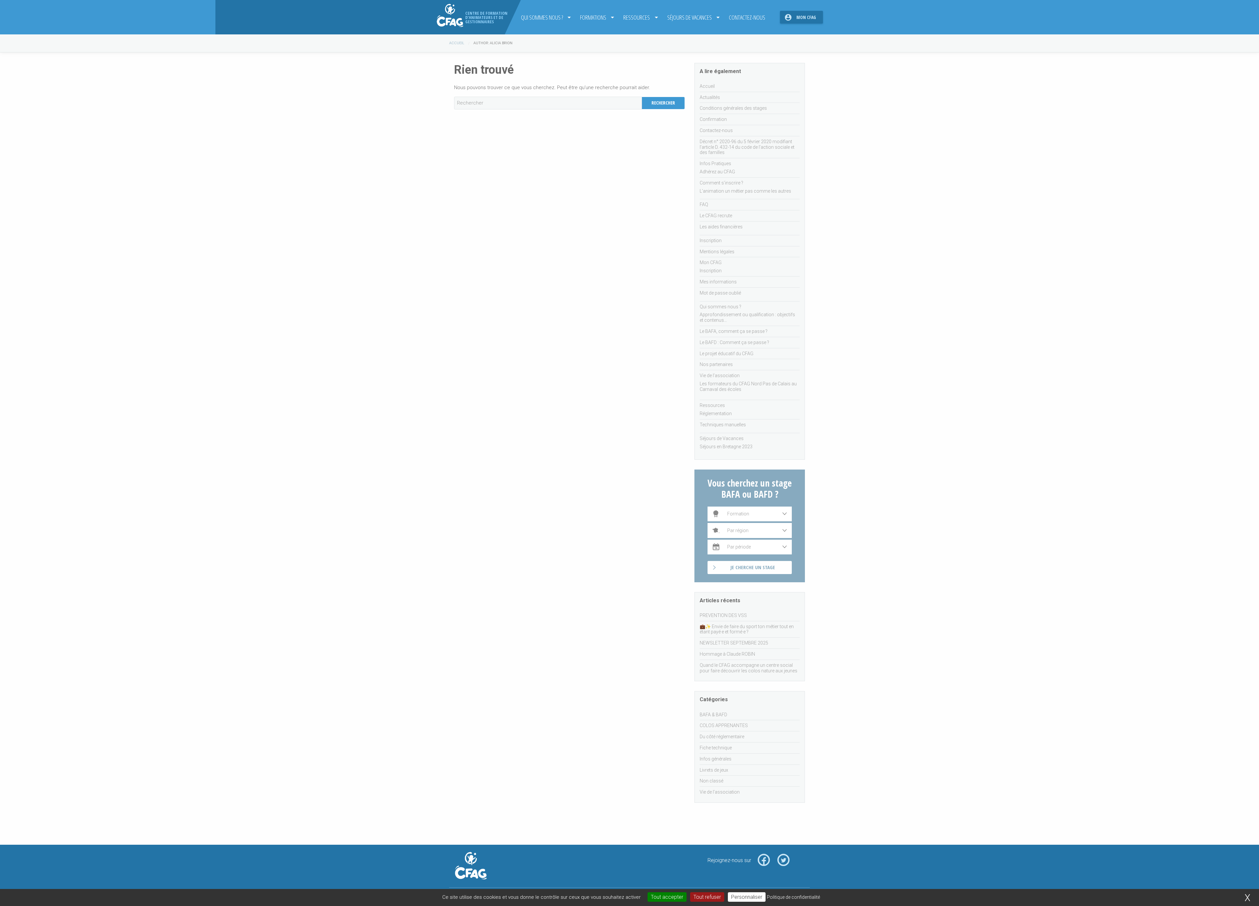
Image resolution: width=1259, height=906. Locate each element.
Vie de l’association (720, 375)
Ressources (636, 17)
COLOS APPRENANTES (724, 725)
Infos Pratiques (715, 163)
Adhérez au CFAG (717, 171)
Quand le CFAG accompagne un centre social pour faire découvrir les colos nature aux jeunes (748, 668)
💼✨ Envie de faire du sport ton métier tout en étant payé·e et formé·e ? (747, 629)
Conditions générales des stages (733, 108)
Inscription (711, 240)
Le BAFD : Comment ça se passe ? (734, 342)
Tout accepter (667, 897)
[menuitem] (543, 17)
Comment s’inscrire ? (721, 182)
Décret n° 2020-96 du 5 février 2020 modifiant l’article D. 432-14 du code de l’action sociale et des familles (747, 147)
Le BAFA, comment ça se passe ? (734, 331)
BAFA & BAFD (713, 714)
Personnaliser (746, 897)
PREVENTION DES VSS (723, 615)
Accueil (456, 43)
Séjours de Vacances (689, 17)
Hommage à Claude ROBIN (727, 654)
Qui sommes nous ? (542, 17)
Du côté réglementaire (722, 736)
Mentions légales (717, 251)
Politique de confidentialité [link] (793, 897)
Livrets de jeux (714, 770)
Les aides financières (721, 226)
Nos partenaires (716, 364)
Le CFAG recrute (716, 215)
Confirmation (713, 119)
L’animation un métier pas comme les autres (745, 191)
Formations (593, 17)
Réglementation (716, 413)
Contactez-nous (747, 17)
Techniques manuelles (723, 424)
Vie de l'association (720, 792)
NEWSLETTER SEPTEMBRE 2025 (734, 643)
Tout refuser (707, 897)
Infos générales (715, 758)
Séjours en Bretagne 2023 (726, 446)
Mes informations (718, 281)
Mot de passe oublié (720, 293)
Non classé (711, 780)
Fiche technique (716, 747)
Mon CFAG (806, 17)
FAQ (704, 204)
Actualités (710, 97)
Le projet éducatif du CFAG (726, 353)
